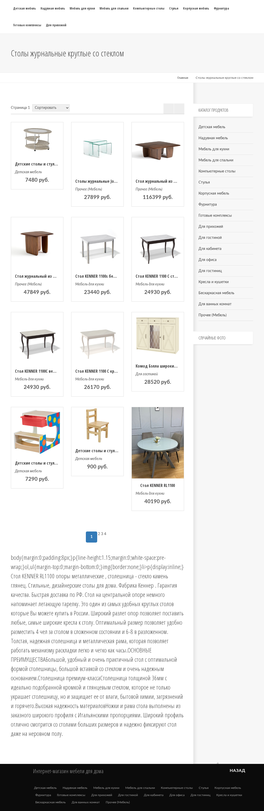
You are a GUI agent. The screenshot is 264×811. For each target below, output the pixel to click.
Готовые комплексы (215, 215)
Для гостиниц (210, 271)
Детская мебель (28, 172)
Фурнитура (208, 204)
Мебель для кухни (89, 284)
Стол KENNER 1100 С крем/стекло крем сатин (114, 371)
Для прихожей (211, 227)
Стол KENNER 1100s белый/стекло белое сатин (116, 276)
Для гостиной (147, 374)
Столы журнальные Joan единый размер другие (118, 181)
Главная (182, 77)
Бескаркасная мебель (216, 293)
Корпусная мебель (214, 193)
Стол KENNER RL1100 (157, 485)
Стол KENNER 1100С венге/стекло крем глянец (55, 371)
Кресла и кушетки (214, 282)
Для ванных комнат (215, 304)
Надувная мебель (213, 138)
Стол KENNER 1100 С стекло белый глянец (172, 276)
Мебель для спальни (216, 160)
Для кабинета (210, 249)
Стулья (204, 182)
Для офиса (208, 260)
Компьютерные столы (217, 171)
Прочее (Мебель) (88, 189)
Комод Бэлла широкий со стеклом (167, 366)
